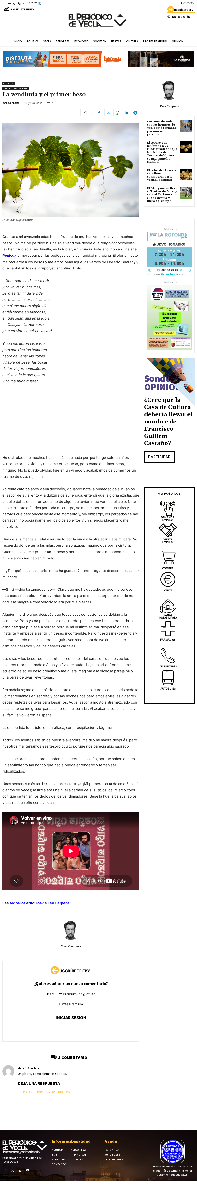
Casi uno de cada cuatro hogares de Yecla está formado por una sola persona (162, 128)
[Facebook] (99, 112)
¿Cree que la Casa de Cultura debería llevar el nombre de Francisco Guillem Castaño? (168, 422)
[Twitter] (108, 112)
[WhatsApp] (117, 112)
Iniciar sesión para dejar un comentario (45, 1091)
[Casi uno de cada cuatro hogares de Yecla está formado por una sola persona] (186, 126)
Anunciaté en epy (22, 9)
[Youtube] (28, 1170)
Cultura (8, 83)
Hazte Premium (71, 1004)
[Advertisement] (70, 424)
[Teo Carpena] (70, 930)
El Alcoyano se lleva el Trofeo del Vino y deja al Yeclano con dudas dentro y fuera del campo (162, 194)
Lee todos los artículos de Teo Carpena (36, 903)
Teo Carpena (10, 103)
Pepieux (9, 255)
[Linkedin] (126, 112)
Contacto (187, 3)
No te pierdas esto (15, 88)
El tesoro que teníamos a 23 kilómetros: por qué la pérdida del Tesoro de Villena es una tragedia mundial (162, 152)
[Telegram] (135, 112)
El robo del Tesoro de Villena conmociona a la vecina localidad (161, 175)
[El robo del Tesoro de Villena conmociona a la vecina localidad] (186, 174)
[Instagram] (20, 1170)
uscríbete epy (183, 9)
